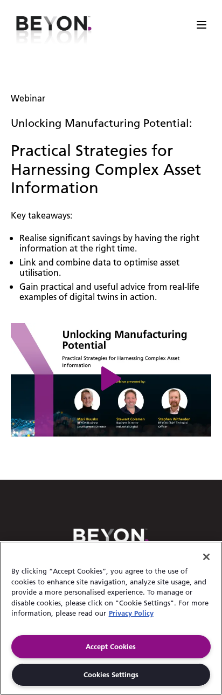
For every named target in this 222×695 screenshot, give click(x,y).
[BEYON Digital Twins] (54, 25)
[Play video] (111, 379)
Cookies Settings (111, 674)
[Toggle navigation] (203, 24)
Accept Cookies (111, 646)
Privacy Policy (131, 613)
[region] (111, 618)
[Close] (206, 557)
